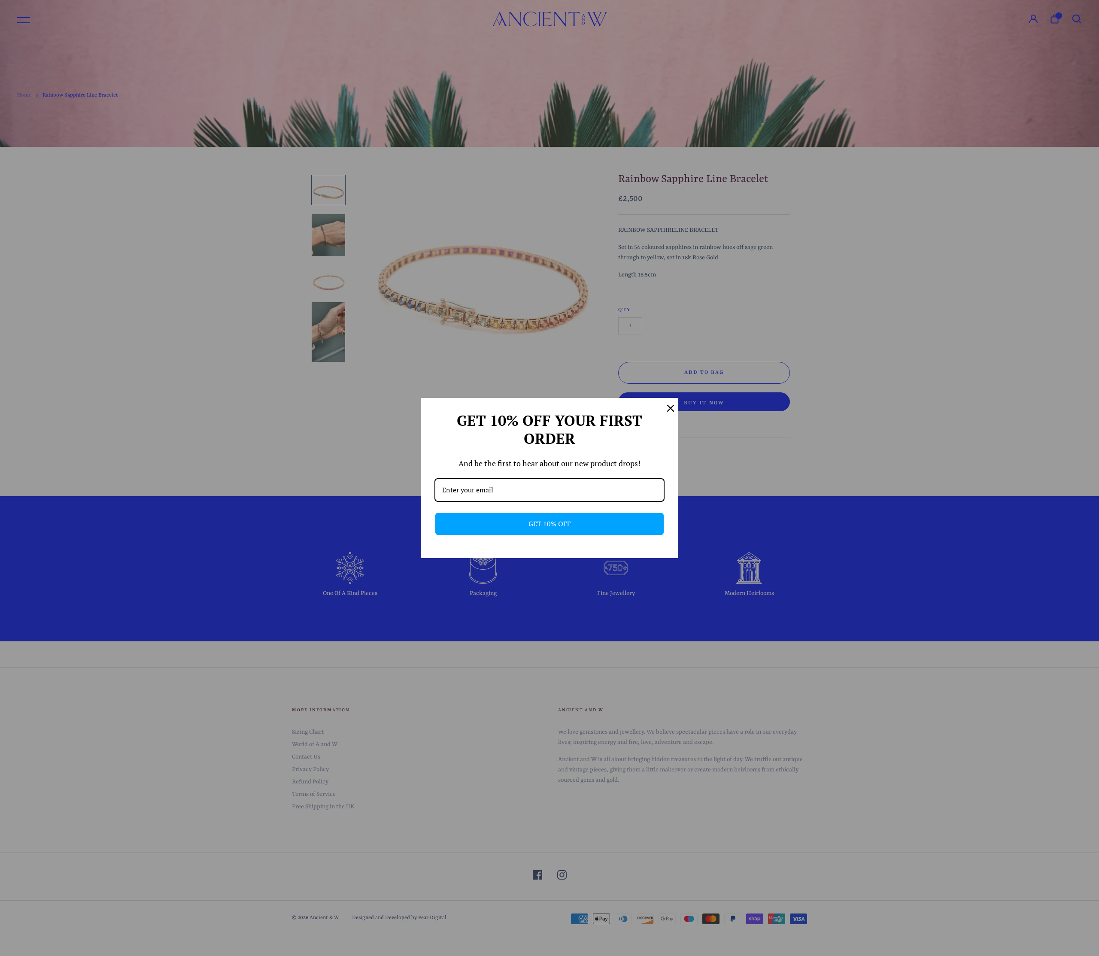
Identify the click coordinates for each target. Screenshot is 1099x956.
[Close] (668, 408)
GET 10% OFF (549, 523)
